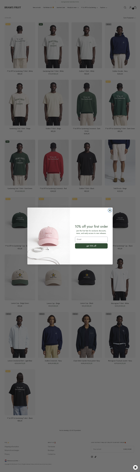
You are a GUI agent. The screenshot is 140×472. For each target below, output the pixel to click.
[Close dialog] (110, 210)
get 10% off (91, 245)
